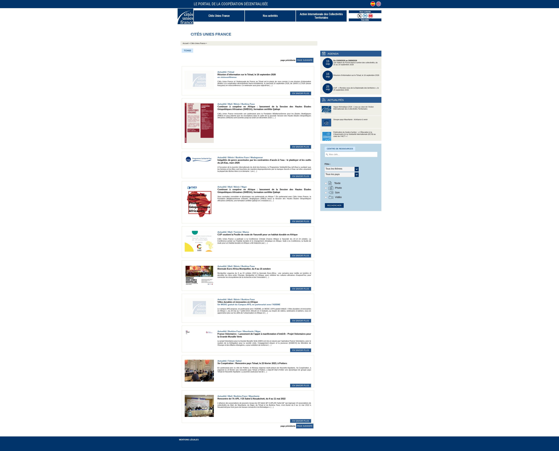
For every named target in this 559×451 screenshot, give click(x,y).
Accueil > (186, 43)
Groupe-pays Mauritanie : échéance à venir (350, 119)
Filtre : (327, 164)
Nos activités (270, 15)
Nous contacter (365, 12)
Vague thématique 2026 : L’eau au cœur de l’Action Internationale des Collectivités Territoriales (353, 108)
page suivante (304, 60)
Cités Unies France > (198, 43)
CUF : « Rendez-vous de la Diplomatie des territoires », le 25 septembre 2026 (352, 88)
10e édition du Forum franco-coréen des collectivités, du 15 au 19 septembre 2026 (352, 63)
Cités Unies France (219, 15)
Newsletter (365, 20)
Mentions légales (189, 440)
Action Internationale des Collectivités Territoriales (321, 15)
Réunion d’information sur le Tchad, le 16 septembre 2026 (352, 75)
